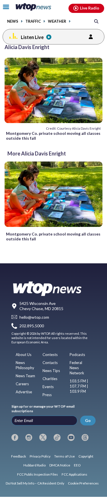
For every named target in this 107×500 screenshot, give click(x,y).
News (12, 21)
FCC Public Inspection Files (37, 474)
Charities (50, 378)
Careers (22, 384)
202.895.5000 (31, 325)
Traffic (33, 21)
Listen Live (32, 37)
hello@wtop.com (34, 317)
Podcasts (77, 354)
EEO (77, 465)
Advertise (24, 392)
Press (47, 394)
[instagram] (28, 437)
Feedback (18, 456)
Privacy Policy (40, 456)
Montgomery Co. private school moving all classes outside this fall (53, 136)
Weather (57, 21)
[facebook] (14, 437)
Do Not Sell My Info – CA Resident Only (35, 483)
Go (88, 420)
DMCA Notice (59, 465)
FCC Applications (74, 474)
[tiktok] (57, 437)
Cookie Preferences (83, 483)
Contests (50, 354)
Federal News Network (77, 367)
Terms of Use (64, 456)
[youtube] (71, 437)
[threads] (85, 437)
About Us (23, 354)
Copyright (85, 456)
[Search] (96, 21)
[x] (42, 437)
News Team (25, 375)
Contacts (50, 362)
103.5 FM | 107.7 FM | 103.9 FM (79, 386)
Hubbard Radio (34, 465)
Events (48, 386)
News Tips (51, 370)
